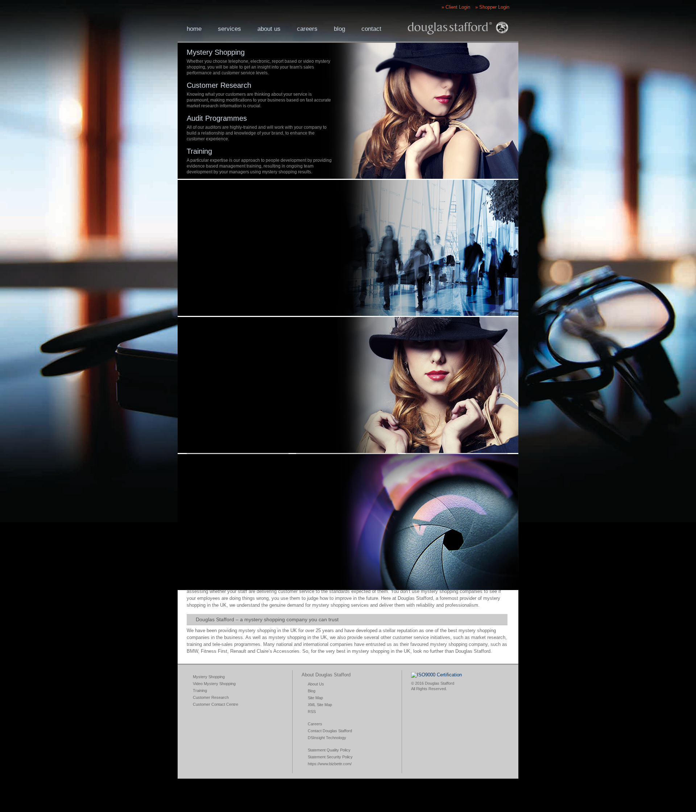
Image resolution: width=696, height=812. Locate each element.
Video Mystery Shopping (214, 683)
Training (199, 151)
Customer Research (219, 85)
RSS (312, 711)
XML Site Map (320, 704)
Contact (371, 28)
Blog (339, 28)
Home (194, 28)
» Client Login (456, 7)
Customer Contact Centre (215, 704)
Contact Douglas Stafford (330, 731)
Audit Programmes (217, 118)
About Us (316, 684)
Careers (307, 28)
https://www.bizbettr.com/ (330, 764)
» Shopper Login (492, 7)
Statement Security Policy (330, 757)
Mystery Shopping (216, 52)
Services (229, 28)
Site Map (315, 698)
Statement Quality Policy (329, 750)
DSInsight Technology (327, 737)
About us (269, 28)
